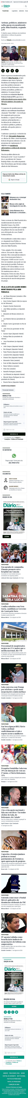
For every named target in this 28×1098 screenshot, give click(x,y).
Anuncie (5, 1073)
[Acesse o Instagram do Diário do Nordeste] (5, 1012)
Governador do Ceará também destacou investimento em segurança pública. (11, 574)
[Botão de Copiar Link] (17, 70)
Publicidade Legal (14, 1073)
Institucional (21, 1076)
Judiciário (21, 11)
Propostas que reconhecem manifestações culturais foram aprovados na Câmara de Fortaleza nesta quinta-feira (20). (13, 865)
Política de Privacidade (17, 439)
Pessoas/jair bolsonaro (8, 390)
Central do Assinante (9, 1076)
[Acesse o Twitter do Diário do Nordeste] (12, 1012)
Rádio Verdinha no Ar (7, 2)
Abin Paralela (13, 78)
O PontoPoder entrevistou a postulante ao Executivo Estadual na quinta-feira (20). (14, 614)
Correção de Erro (14, 1084)
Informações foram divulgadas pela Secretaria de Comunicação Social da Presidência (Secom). (13, 694)
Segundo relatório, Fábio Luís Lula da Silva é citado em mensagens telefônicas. (13, 947)
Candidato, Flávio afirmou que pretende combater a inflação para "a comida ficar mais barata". (13, 736)
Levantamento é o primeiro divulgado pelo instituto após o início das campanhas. (13, 778)
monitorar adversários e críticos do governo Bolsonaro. (13, 147)
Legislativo (15, 11)
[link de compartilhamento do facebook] (7, 70)
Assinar (6, 536)
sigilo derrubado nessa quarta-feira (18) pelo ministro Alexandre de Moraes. (13, 101)
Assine (23, 1073)
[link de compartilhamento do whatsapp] (3, 70)
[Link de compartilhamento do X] (12, 70)
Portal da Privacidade (14, 1081)
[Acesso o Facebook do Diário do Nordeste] (9, 1012)
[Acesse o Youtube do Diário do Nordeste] (16, 1012)
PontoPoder (5, 11)
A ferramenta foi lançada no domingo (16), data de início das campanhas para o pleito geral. (13, 905)
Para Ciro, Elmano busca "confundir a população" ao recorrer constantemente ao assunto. (13, 820)
